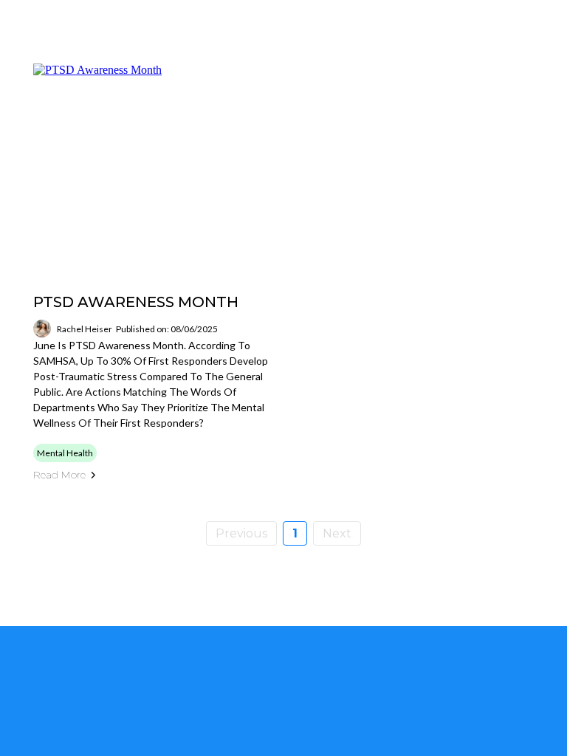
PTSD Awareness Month (135, 302)
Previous (241, 533)
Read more (59, 474)
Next (337, 533)
